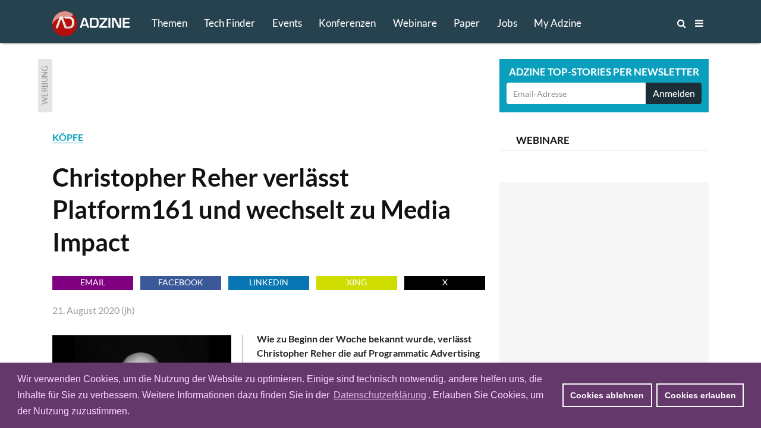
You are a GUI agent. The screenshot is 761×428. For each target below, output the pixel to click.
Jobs (507, 23)
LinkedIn (268, 282)
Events (287, 23)
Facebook (180, 282)
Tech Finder (229, 23)
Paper (467, 23)
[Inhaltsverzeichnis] (699, 23)
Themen (169, 23)
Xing (357, 282)
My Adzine (557, 23)
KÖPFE (67, 137)
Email (92, 282)
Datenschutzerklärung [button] (380, 395)
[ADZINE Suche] (642, 23)
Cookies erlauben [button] (700, 395)
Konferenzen (347, 23)
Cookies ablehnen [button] (607, 395)
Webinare (415, 23)
